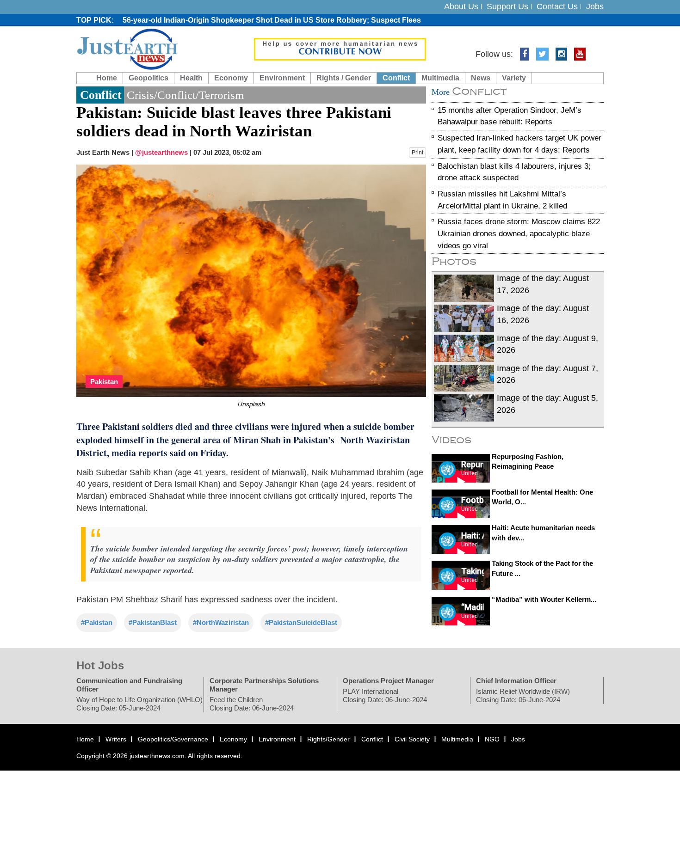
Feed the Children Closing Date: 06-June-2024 (252, 704)
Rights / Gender (343, 78)
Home (106, 78)
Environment (282, 78)
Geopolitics (148, 78)
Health (191, 78)
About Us (461, 6)
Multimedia (440, 78)
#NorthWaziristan (221, 622)
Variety (514, 78)
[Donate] (340, 48)
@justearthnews (161, 152)
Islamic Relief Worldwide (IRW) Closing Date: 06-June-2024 (523, 695)
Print (417, 152)
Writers (115, 739)
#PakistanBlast (153, 622)
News (480, 78)
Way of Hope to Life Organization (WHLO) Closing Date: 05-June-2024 (139, 704)
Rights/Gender (328, 739)
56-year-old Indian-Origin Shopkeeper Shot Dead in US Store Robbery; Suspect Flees (272, 20)
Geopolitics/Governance (173, 739)
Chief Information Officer (516, 681)
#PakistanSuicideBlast (301, 622)
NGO (492, 739)
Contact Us (557, 6)
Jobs (595, 6)
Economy (231, 78)
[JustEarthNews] (127, 48)
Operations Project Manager (388, 681)
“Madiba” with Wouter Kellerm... (544, 599)
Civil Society (412, 739)
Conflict (396, 78)
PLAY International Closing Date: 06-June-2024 (385, 695)
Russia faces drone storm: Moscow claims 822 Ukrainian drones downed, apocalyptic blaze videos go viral (519, 234)
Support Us (507, 6)
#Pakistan (96, 622)
